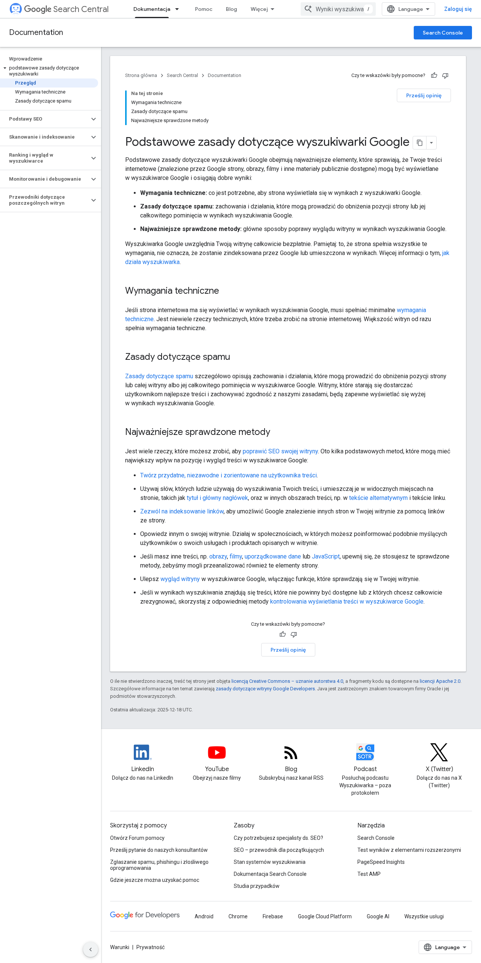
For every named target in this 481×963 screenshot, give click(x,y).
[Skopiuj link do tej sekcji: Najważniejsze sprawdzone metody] (279, 432)
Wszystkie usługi (424, 916)
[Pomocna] (434, 75)
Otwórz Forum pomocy (137, 838)
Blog (231, 9)
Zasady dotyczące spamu (159, 376)
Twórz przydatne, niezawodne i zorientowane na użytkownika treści (228, 475)
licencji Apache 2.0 (440, 681)
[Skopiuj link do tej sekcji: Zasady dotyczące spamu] (240, 357)
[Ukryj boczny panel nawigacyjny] (90, 949)
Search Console (443, 32)
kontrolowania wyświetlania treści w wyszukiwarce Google (347, 601)
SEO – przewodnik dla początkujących (279, 850)
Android (204, 916)
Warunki (119, 947)
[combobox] (338, 9)
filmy (236, 556)
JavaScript (326, 556)
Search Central (81, 9)
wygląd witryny (180, 579)
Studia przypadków (257, 886)
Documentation (36, 32)
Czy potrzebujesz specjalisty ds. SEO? (278, 838)
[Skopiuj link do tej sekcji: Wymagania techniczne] (228, 291)
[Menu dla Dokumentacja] (179, 9)
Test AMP (369, 874)
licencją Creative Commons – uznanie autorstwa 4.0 (287, 681)
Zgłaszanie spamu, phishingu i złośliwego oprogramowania (159, 865)
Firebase (273, 916)
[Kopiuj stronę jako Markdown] (420, 142)
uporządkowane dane (273, 556)
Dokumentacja (151, 9)
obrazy (218, 556)
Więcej (259, 9)
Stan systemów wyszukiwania (270, 862)
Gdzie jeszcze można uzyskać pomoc (154, 880)
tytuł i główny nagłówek (217, 497)
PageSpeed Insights (381, 862)
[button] (49, 70)
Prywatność (150, 947)
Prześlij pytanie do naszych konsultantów (159, 850)
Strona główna (141, 75)
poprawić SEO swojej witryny (280, 451)
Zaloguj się (458, 9)
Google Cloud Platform (325, 916)
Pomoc (203, 9)
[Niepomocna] (445, 75)
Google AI (378, 916)
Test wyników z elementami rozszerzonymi (409, 850)
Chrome (238, 916)
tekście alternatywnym (378, 497)
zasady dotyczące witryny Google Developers (265, 688)
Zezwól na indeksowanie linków (182, 511)
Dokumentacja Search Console (270, 874)
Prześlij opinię (424, 95)
